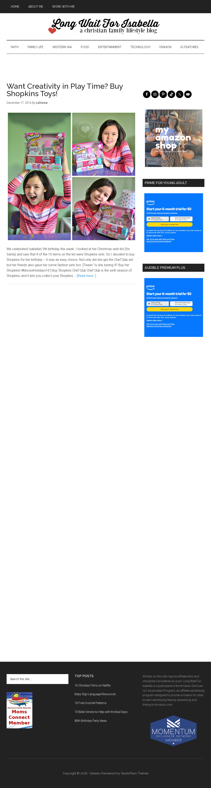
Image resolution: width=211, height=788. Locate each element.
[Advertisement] (105, 63)
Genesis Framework (103, 773)
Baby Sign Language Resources (95, 694)
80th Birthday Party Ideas (91, 720)
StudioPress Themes (135, 773)
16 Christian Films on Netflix (93, 685)
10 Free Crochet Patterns (91, 703)
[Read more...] (86, 276)
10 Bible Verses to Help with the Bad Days (101, 712)
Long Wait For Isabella (105, 26)
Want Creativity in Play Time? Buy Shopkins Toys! (65, 90)
